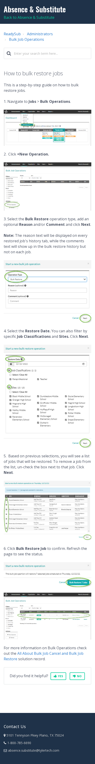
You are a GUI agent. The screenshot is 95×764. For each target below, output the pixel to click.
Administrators (40, 33)
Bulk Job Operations (26, 39)
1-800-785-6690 (19, 743)
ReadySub (12, 33)
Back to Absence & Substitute (29, 17)
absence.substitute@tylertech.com (33, 750)
